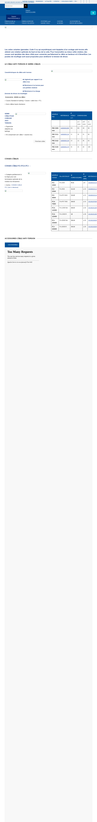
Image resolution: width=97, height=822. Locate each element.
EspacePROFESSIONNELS (14, 17)
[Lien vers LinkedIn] (90, 1)
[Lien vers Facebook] (79, 1)
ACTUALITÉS (48, 1)
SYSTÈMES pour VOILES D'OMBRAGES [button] (11, 27)
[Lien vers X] (88, 1)
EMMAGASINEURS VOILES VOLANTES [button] (28, 22)
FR (75, 1)
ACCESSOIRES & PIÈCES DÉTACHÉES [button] (76, 22)
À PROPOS (56, 1)
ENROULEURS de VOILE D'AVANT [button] (10, 22)
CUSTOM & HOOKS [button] (60, 22)
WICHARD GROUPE (10, 2)
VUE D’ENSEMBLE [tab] (13, 245)
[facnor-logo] (8, 9)
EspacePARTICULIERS (30, 11)
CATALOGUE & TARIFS (67, 1)
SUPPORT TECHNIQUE (28, 1)
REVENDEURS (39, 1)
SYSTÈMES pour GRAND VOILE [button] (45, 22)
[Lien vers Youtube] (85, 1)
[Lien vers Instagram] (82, 1)
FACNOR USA (19, 2)
